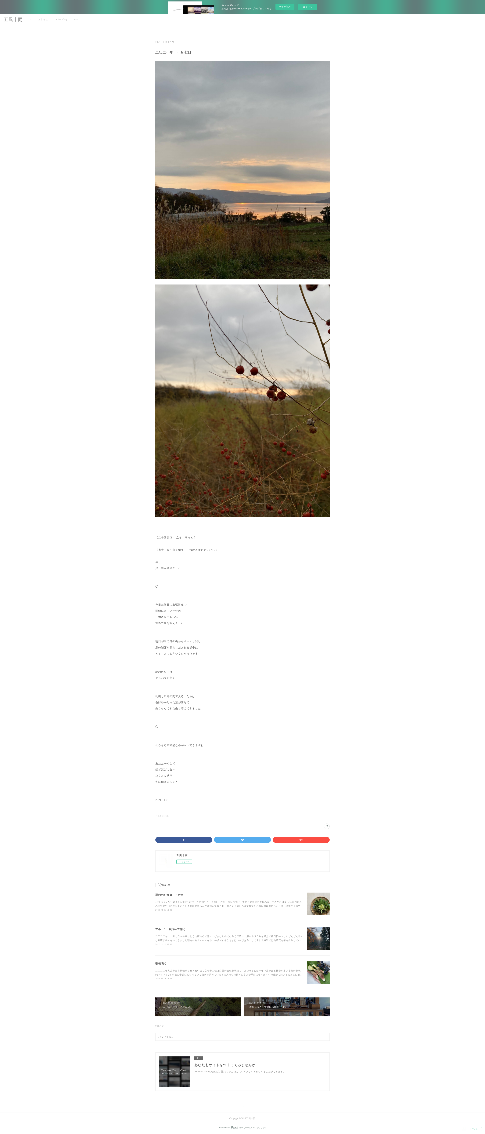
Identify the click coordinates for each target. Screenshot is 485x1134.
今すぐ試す (285, 6)
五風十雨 (13, 19)
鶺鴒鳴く (161, 963)
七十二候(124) (162, 816)
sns (76, 19)
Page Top (242, 1108)
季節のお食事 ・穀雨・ (171, 895)
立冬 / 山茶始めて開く (170, 929)
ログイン (308, 7)
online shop (61, 19)
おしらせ (43, 19)
